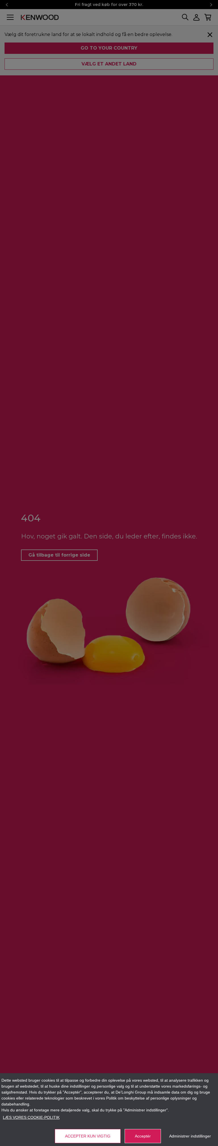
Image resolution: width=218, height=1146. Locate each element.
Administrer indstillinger (190, 1136)
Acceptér (143, 1136)
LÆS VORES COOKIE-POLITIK (31, 1117)
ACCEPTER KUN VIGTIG (87, 1136)
